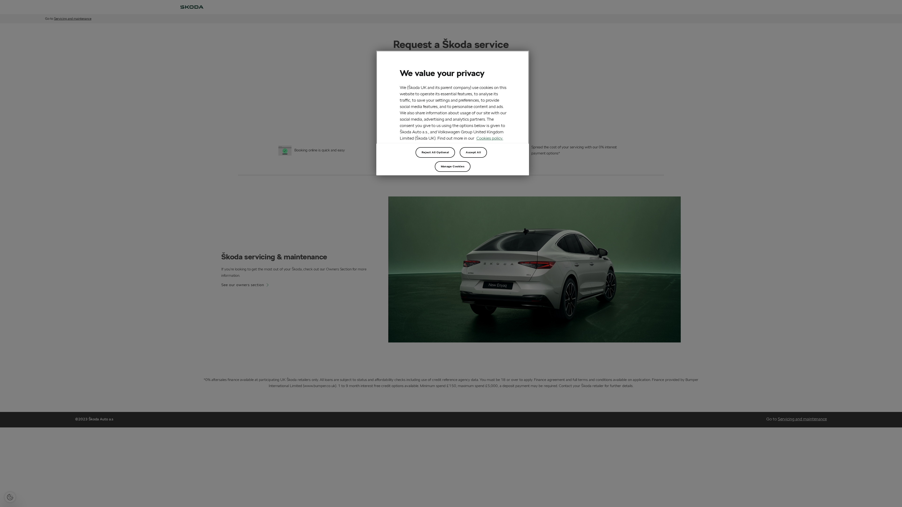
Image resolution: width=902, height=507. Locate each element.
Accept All (473, 152)
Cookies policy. (489, 138)
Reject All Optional (435, 152)
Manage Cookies (452, 166)
